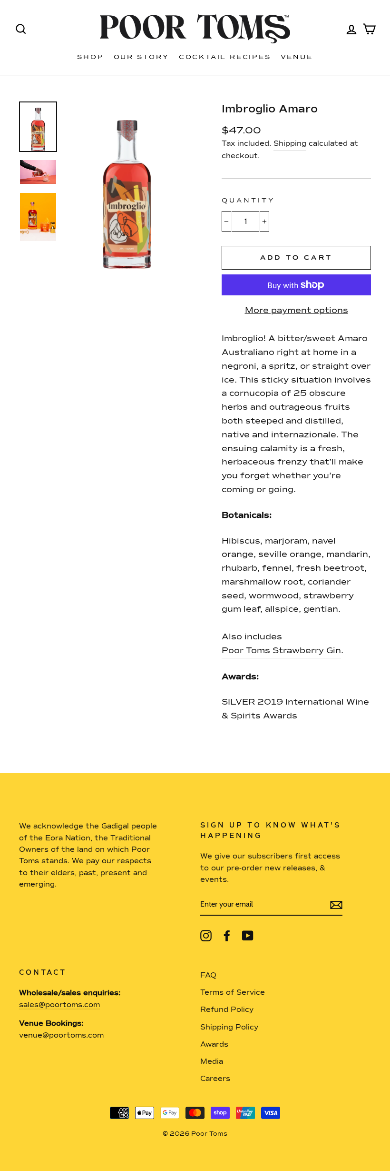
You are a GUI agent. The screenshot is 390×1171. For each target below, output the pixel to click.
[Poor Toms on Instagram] (206, 935)
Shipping (289, 143)
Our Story (141, 57)
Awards (214, 1044)
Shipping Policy (229, 1027)
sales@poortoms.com (59, 1005)
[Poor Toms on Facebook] (227, 935)
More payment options (296, 310)
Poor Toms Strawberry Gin (281, 650)
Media (211, 1061)
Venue (297, 57)
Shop (90, 57)
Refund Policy (227, 1009)
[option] (127, 185)
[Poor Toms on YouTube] (248, 935)
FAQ (208, 975)
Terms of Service (232, 992)
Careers (215, 1078)
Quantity (248, 200)
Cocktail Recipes (225, 57)
